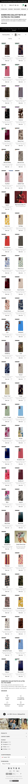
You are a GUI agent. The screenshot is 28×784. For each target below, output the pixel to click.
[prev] (1, 1)
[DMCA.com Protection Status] (14, 781)
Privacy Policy (19, 776)
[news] (23, 5)
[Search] (5, 5)
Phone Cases (4, 9)
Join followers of (16, 714)
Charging (10, 9)
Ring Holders (17, 9)
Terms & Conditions (10, 776)
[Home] (14, 5)
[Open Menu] (2, 5)
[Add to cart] (11, 61)
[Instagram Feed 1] (14, 723)
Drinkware (23, 9)
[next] (26, 1)
